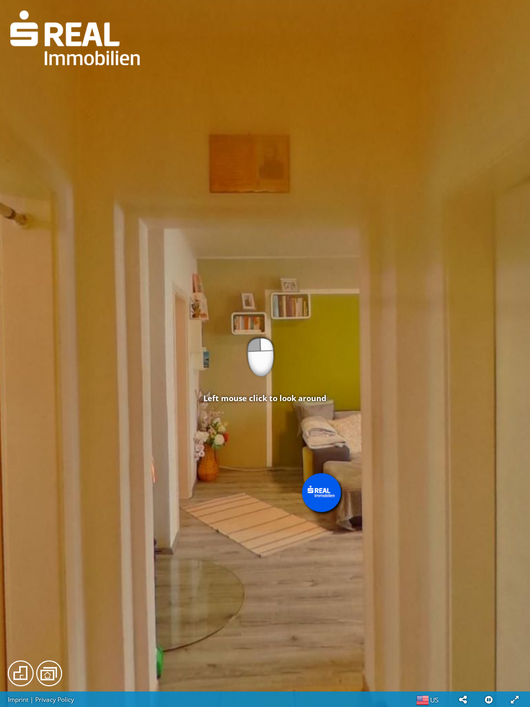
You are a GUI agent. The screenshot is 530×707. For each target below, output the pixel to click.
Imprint (18, 699)
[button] (462, 699)
